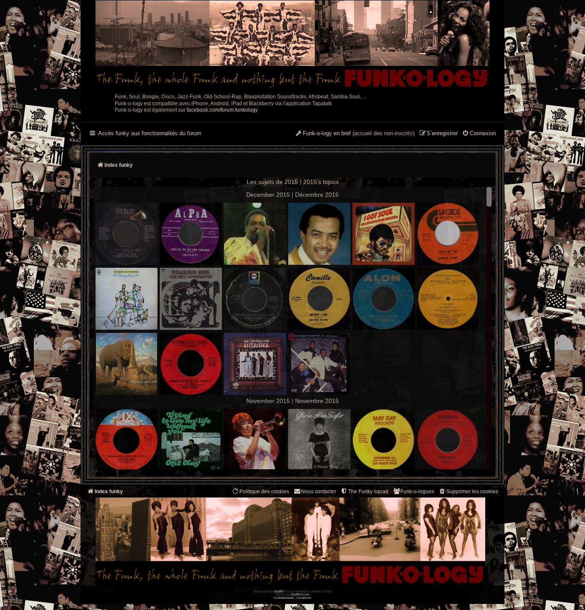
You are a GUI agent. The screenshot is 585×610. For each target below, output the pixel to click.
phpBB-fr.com (300, 594)
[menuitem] (479, 134)
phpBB (279, 591)
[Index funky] (292, 44)
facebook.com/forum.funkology (222, 110)
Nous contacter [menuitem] (318, 492)
